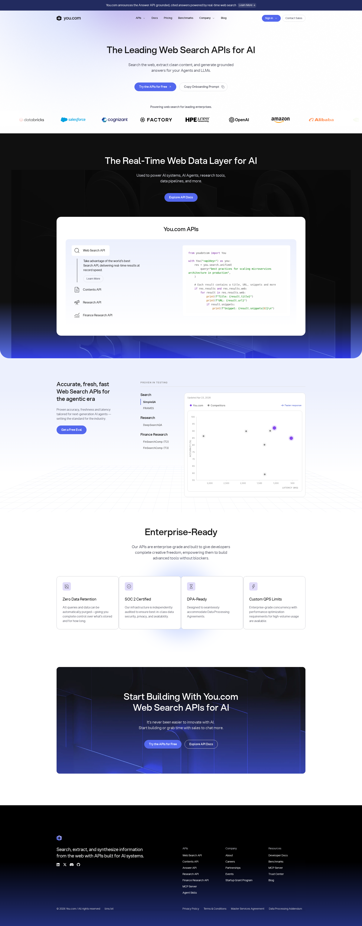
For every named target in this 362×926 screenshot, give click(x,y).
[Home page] (69, 18)
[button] (141, 18)
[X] (65, 864)
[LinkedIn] (58, 864)
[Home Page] (59, 838)
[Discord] (71, 864)
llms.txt (109, 909)
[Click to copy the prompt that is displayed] (203, 87)
